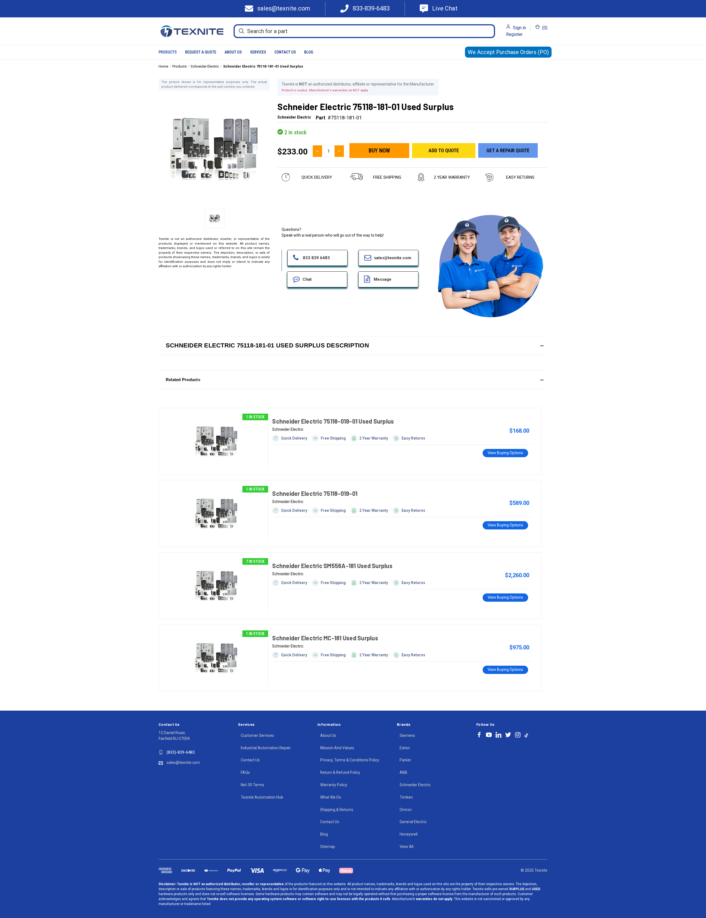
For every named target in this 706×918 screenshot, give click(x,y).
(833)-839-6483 (181, 752)
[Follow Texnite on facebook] (479, 735)
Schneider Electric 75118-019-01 (314, 493)
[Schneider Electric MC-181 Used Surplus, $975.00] (216, 658)
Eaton (405, 748)
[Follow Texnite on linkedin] (498, 735)
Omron (406, 809)
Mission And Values (337, 748)
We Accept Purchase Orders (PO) (508, 52)
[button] (353, 345)
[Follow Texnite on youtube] (489, 735)
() (544, 27)
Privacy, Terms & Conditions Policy (349, 760)
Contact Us (285, 52)
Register (514, 34)
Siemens (407, 735)
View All (406, 846)
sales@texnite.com (183, 762)
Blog (308, 52)
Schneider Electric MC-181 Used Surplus (325, 637)
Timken (406, 797)
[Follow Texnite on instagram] (518, 735)
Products (168, 52)
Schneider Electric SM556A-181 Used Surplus (332, 565)
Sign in (519, 27)
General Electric (413, 822)
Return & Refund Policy (340, 772)
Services (258, 52)
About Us (233, 52)
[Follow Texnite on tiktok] (526, 735)
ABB (403, 772)
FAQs (245, 772)
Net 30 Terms (252, 785)
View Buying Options (505, 453)
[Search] (241, 31)
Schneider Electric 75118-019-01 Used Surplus (333, 421)
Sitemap (327, 846)
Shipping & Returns (336, 809)
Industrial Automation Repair (266, 748)
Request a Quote (200, 52)
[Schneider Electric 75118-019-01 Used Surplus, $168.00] (216, 441)
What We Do (330, 797)
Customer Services (257, 735)
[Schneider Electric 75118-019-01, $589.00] (216, 513)
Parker (405, 760)
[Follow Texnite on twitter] (508, 735)
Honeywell (409, 834)
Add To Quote (444, 150)
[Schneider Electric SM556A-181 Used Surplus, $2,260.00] (216, 585)
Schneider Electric (415, 785)
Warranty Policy (333, 785)
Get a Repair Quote (508, 150)
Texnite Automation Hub (262, 797)
